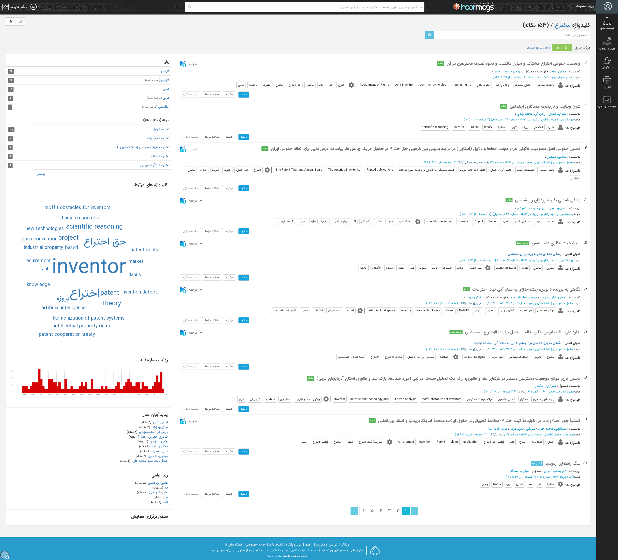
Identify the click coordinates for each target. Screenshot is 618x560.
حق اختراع (105, 242)
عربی (166, 88)
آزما (571, 476)
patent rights (144, 250)
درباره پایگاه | (293, 544)
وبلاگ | (344, 544)
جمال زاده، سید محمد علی (149, 460)
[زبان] (33, 7)
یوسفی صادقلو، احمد (523, 297)
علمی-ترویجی (158, 492)
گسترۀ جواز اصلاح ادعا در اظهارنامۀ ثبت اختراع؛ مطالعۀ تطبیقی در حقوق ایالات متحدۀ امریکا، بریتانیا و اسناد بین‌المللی (479, 420)
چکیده (229, 94)
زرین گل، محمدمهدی (531, 113)
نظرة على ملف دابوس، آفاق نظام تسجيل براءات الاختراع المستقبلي (522, 332)
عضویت (581, 5)
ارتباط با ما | (275, 544)
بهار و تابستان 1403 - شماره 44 (511, 303)
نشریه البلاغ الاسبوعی (154, 165)
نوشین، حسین (157, 456)
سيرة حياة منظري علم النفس (556, 243)
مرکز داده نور (275, 555)
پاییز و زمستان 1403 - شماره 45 (510, 162)
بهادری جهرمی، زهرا (154, 436)
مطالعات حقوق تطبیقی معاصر (554, 434)
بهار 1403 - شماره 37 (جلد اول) (512, 214)
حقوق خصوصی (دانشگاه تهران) (553, 162)
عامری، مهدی (557, 113)
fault (45, 269)
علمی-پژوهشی (157, 482)
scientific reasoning (94, 227)
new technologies (45, 228)
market (136, 261)
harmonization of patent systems (89, 318)
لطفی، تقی (160, 422)
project (68, 238)
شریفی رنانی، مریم (522, 428)
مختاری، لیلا (159, 446)
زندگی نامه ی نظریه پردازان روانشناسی (547, 200)
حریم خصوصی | (255, 544)
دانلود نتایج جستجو (538, 48)
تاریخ (561, 47)
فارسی (165, 71)
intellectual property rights (82, 326)
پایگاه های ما (233, 544)
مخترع (561, 25)
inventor (89, 268)
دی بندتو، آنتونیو (555, 471)
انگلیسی (155, 106)
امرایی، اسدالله (519, 471)
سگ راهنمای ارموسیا (562, 463)
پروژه (63, 298)
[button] (191, 64)
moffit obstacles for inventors (77, 207)
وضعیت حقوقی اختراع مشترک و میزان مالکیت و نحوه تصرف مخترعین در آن (513, 63)
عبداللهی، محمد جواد (552, 428)
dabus (134, 275)
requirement (38, 261)
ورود (591, 5)
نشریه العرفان (160, 156)
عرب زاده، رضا (497, 428)
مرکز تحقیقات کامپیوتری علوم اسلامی (292, 550)
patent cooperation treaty (67, 334)
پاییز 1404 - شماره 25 (541, 77)
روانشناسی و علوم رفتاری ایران (553, 119)
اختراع (85, 293)
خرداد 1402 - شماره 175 (552, 476)
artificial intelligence (64, 308)
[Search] (190, 7)
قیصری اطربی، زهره (553, 297)
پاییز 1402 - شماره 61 (540, 391)
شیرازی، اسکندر (545, 385)
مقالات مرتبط (212, 94)
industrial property (43, 247)
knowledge (38, 284)
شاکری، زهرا (474, 297)
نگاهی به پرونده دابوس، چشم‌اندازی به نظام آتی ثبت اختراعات (526, 289)
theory (112, 304)
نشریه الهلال (161, 129)
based (71, 248)
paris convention (39, 239)
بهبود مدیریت (564, 391)
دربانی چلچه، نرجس (508, 71)
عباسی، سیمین (556, 156)
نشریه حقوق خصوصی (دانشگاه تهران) (143, 147)
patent (109, 293)
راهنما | (307, 544)
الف (165, 502)
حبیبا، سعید (159, 451)
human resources (80, 218)
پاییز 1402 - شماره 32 (519, 434)
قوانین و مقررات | (325, 544)
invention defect (139, 292)
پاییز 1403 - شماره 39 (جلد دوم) (512, 119)
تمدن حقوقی (564, 77)
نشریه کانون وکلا (158, 138)
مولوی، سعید (557, 71)
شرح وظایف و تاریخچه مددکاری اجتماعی (545, 106)
